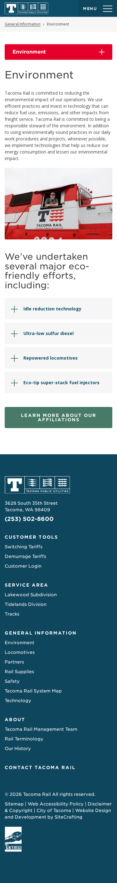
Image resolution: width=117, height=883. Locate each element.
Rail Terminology (24, 738)
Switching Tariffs (23, 546)
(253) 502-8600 (29, 519)
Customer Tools (31, 537)
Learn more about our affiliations (58, 417)
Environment (29, 52)
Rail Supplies (19, 671)
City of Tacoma (54, 810)
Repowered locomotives (50, 358)
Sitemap (14, 803)
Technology (18, 700)
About (15, 719)
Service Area (26, 585)
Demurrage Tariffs (25, 556)
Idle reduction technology (52, 309)
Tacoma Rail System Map (33, 690)
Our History (18, 748)
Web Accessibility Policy (56, 803)
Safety (12, 681)
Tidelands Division (25, 604)
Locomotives (20, 652)
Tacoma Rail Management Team (41, 729)
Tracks (12, 613)
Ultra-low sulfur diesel (48, 333)
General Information (41, 632)
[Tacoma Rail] (26, 8)
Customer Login (23, 566)
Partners (14, 661)
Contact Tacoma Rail (40, 767)
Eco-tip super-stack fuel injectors (61, 382)
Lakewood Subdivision (31, 594)
